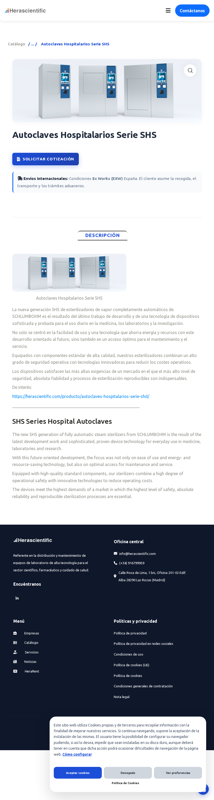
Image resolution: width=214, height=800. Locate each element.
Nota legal (121, 697)
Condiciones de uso (128, 654)
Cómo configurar (77, 754)
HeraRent (31, 671)
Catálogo (16, 44)
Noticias (30, 661)
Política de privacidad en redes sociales (143, 643)
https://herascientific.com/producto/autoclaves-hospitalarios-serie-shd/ (80, 396)
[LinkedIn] (17, 598)
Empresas (31, 633)
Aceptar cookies (78, 772)
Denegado (128, 772)
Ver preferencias (178, 772)
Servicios (31, 652)
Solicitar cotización (48, 159)
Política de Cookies (125, 783)
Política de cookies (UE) (131, 665)
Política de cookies (128, 675)
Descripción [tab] (102, 235)
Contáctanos (192, 10)
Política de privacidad (130, 633)
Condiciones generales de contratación (143, 686)
